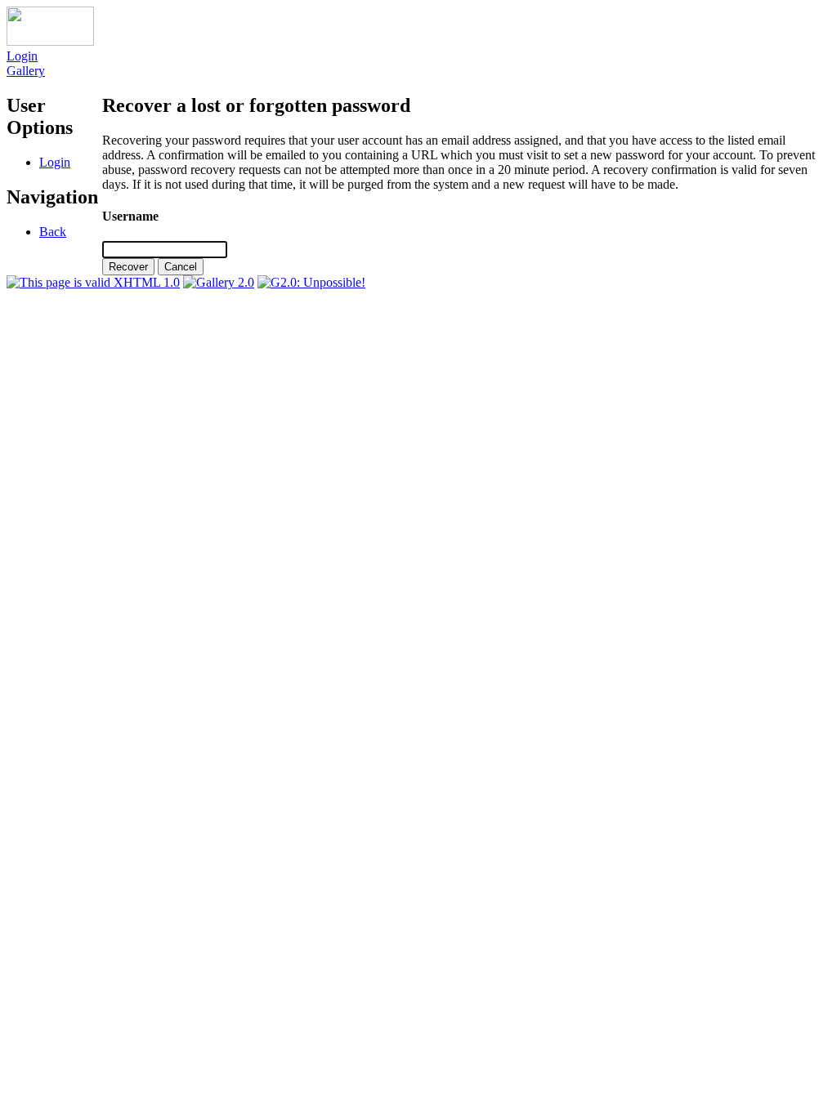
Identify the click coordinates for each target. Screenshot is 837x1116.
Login (22, 56)
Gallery (26, 71)
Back (52, 232)
